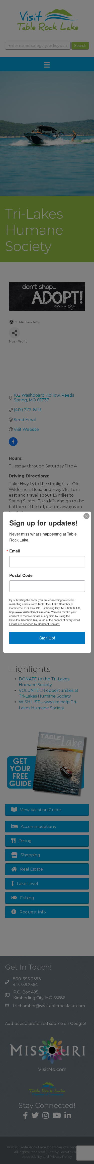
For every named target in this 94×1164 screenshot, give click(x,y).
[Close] (86, 516)
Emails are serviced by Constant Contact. (34, 624)
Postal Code (21, 575)
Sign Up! (47, 638)
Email (14, 551)
